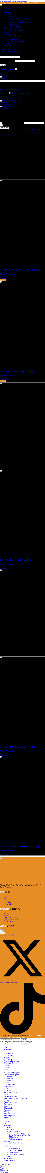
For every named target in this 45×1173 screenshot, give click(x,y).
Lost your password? (7, 69)
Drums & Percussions (16, 20)
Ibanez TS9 (4, 108)
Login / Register (10, 1160)
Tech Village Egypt (35, 1035)
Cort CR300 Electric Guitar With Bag (17, 371)
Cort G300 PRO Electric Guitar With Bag (19, 747)
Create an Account (11, 51)
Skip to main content (20, 1)
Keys (10, 14)
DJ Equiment (13, 24)
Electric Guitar (11, 375)
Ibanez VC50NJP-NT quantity (13, 123)
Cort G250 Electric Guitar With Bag (16, 560)
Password (7, 61)
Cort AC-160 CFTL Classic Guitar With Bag (20, 270)
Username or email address (13, 55)
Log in (3, 65)
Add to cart (4, 127)
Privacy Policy (5, 1037)
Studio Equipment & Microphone (20, 22)
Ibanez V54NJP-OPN (8, 103)
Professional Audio (15, 26)
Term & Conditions (18, 1037)
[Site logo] (4, 5)
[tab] (8, 135)
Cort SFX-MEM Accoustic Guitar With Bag (19, 846)
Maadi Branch (14, 40)
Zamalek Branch (14, 36)
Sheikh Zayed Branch (16, 42)
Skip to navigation (6, 1)
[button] (4, 278)
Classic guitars (11, 274)
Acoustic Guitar (15, 89)
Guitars (11, 16)
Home (2, 89)
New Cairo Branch (15, 38)
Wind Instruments (15, 18)
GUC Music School (15, 30)
